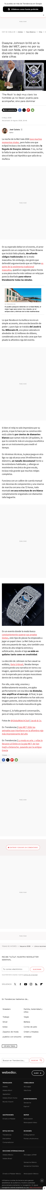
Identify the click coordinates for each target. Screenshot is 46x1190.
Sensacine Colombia (31, 1166)
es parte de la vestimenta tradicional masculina (22, 266)
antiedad (27, 1036)
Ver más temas (9, 1046)
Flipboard (28, 110)
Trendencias (7, 1135)
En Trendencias (10, 304)
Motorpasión (28, 1119)
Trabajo (6, 1017)
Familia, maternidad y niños (33, 1010)
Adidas (20, 32)
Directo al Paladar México (12, 1174)
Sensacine (27, 1103)
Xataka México (8, 1155)
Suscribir (37, 969)
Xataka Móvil (7, 1090)
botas (5, 1027)
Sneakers (7, 1009)
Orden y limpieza (31, 1032)
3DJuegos (27, 1086)
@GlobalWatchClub (20, 720)
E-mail (32, 110)
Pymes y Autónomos (31, 1138)
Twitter (24, 110)
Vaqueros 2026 (25, 946)
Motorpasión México (31, 1174)
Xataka (5, 1086)
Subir (36, 1073)
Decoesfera (7, 1138)
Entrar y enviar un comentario (24, 847)
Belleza (27, 1022)
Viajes (26, 1017)
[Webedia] (9, 1074)
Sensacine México (30, 1162)
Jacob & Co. (36, 720)
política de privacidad (30, 975)
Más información (36, 1187)
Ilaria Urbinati (16, 664)
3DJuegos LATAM (30, 1155)
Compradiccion (8, 1142)
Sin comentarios (10, 110)
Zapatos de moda (11, 1032)
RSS (36, 984)
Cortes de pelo (30, 1027)
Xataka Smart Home (10, 1098)
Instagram (31, 984)
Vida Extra (27, 1090)
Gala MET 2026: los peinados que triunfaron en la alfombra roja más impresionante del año (22, 730)
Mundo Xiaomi (8, 1102)
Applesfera (6, 1094)
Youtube (25, 984)
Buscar (34, 1060)
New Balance (31, 32)
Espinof (26, 1106)
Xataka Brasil (7, 1158)
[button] (16, 129)
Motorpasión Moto (30, 1122)
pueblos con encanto (12, 1036)
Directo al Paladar (9, 1119)
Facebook (19, 110)
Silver (5, 1022)
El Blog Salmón (29, 1135)
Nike (40, 32)
